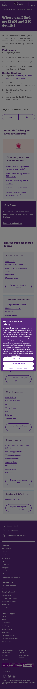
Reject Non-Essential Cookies (18, 368)
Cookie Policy (15, 356)
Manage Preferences (18, 363)
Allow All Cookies (18, 359)
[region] (18, 344)
